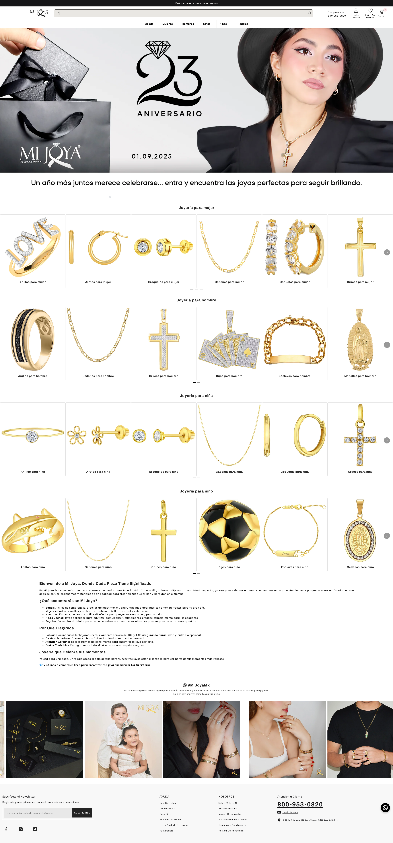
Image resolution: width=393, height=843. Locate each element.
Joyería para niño (196, 491)
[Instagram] (20, 829)
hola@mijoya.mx (290, 812)
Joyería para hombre (196, 300)
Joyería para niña (196, 396)
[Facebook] (6, 829)
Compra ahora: (336, 12)
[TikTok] (35, 829)
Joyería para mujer (196, 208)
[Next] (387, 252)
